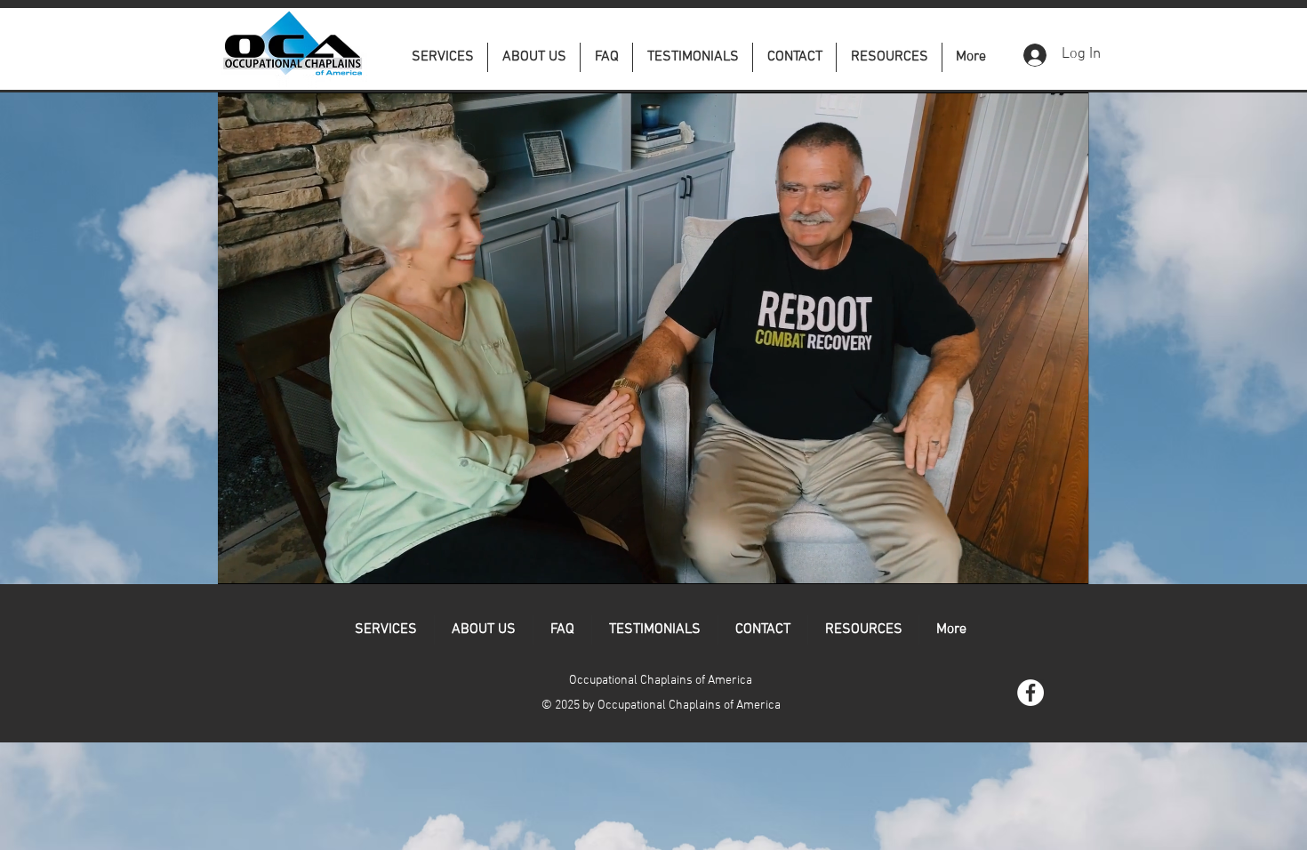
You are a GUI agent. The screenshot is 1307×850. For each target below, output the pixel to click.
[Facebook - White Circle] (1030, 692)
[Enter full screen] (1064, 560)
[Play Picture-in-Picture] (1034, 560)
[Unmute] (271, 560)
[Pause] (241, 560)
